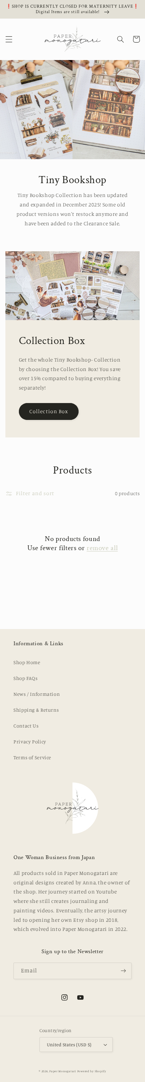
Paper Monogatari (62, 1071)
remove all (102, 547)
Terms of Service (32, 757)
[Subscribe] (123, 971)
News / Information (36, 694)
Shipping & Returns (36, 710)
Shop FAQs (25, 678)
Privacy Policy (29, 741)
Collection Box (48, 411)
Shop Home (26, 662)
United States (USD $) (69, 1044)
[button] (9, 39)
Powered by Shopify (91, 1071)
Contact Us (25, 726)
